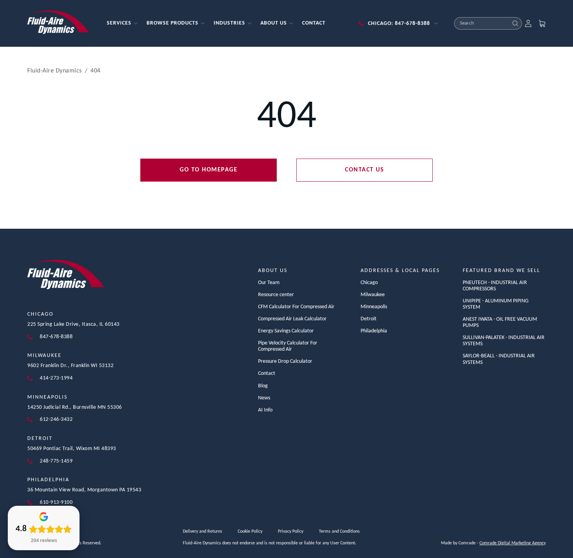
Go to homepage (208, 170)
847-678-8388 (56, 337)
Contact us (364, 170)
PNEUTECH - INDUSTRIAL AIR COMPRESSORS (495, 286)
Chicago (40, 314)
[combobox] (482, 23)
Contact (266, 373)
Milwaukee (44, 355)
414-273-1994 (56, 378)
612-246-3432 (56, 419)
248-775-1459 (56, 461)
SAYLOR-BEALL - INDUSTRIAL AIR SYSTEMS (499, 359)
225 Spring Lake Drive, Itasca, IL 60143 (73, 324)
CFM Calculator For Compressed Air (296, 307)
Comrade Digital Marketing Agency (512, 543)
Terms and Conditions (339, 531)
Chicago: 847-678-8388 (399, 23)
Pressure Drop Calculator (285, 361)
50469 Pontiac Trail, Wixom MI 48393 (71, 449)
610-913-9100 (56, 502)
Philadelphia (48, 480)
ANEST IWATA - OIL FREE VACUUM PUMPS (500, 322)
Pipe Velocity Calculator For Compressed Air (287, 346)
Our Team (268, 283)
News (264, 398)
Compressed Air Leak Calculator (292, 319)
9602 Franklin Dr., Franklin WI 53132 (70, 366)
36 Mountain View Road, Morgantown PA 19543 (84, 490)
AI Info (265, 410)
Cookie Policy (250, 531)
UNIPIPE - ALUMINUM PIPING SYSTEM (496, 304)
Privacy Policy (290, 531)
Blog (263, 386)
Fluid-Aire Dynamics (54, 71)
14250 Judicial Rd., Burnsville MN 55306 (74, 407)
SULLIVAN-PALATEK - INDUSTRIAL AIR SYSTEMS (504, 341)
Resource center (276, 295)
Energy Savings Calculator (286, 331)
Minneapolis (47, 397)
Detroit (40, 438)
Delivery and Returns (202, 531)
